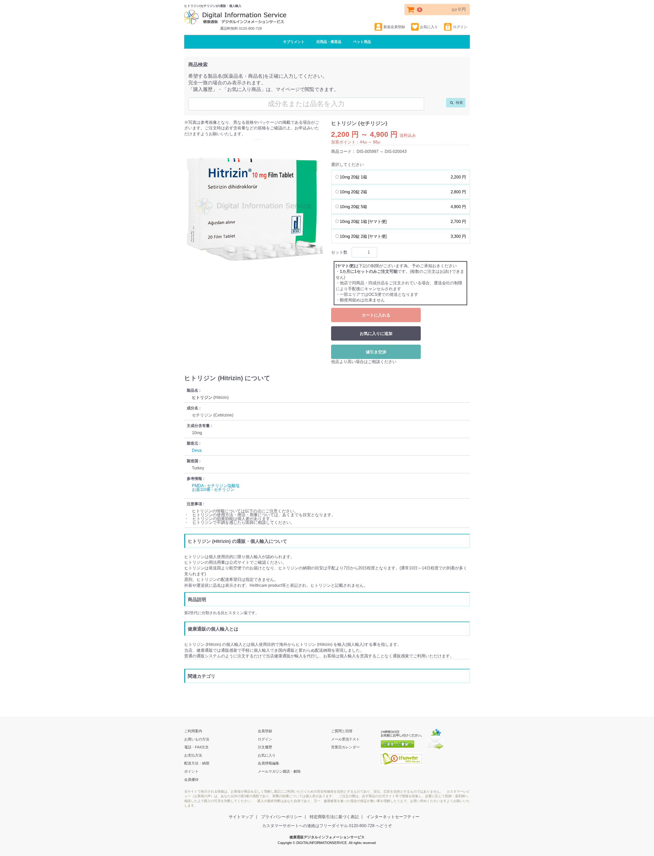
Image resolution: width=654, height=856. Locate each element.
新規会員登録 (394, 27)
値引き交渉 (376, 352)
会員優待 (191, 780)
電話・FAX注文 (196, 747)
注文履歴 (265, 747)
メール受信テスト (345, 739)
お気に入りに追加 (376, 333)
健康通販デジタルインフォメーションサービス (327, 837)
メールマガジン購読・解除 (279, 772)
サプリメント (294, 42)
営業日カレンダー (345, 747)
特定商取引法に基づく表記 (334, 817)
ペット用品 (362, 42)
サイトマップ (241, 817)
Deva (197, 450)
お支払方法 (193, 755)
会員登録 (265, 731)
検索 (459, 102)
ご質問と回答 (342, 731)
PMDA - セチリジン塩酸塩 (216, 485)
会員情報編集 (268, 763)
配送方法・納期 (196, 763)
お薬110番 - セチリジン (213, 489)
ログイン (460, 27)
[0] (410, 9)
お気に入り (429, 27)
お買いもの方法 (196, 739)
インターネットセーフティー (392, 817)
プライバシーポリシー (281, 817)
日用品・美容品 (328, 42)
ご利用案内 (193, 731)
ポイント (191, 772)
